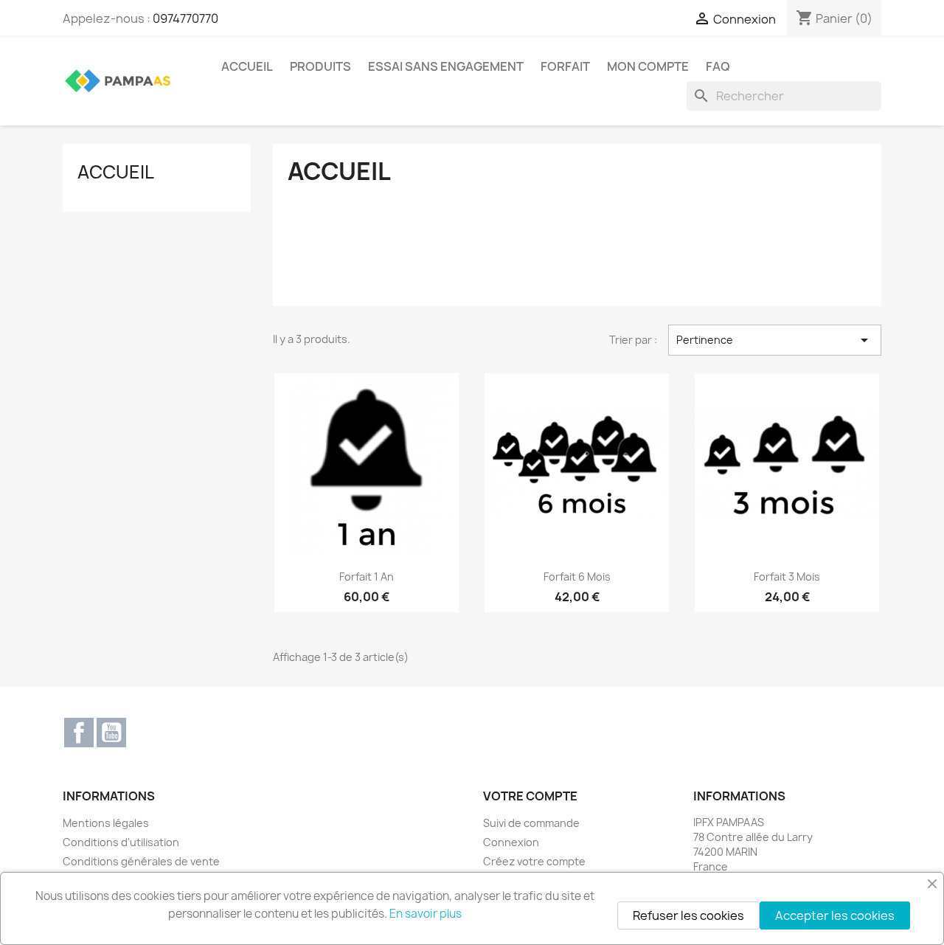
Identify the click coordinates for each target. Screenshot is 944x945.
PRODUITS (320, 66)
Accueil (247, 66)
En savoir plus (425, 913)
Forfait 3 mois (787, 577)
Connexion (511, 842)
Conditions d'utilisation (121, 842)
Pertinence (774, 340)
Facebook (79, 732)
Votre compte (530, 796)
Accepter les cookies (835, 915)
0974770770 (185, 18)
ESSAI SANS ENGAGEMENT (446, 66)
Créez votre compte (534, 861)
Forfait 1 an (366, 577)
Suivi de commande (531, 823)
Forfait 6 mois (577, 577)
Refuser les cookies (688, 915)
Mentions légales (106, 823)
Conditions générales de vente (141, 861)
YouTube (111, 732)
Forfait (565, 66)
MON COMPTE (648, 66)
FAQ (718, 66)
